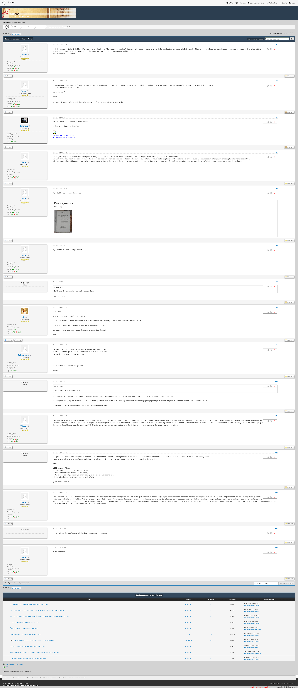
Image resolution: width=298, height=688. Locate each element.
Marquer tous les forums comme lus (74, 678)
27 (211, 640)
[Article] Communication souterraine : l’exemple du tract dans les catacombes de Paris (39, 616)
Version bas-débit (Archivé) (40, 678)
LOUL (257, 635)
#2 (277, 81)
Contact (7, 678)
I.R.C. (230, 3)
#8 (277, 307)
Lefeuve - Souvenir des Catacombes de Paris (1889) (27, 646)
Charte (284, 3)
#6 (277, 245)
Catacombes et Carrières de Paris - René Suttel (26, 634)
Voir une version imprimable (14, 664)
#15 (276, 547)
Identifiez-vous (255, 687)
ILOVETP (188, 604)
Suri (256, 647)
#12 (276, 452)
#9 (277, 345)
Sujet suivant (24, 583)
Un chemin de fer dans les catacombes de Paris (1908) (28, 658)
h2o (188, 634)
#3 (277, 117)
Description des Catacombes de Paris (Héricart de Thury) (34, 640)
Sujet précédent (11, 583)
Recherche (241, 3)
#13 (276, 492)
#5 (277, 188)
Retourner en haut (24, 678)
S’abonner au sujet (11, 667)
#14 (276, 528)
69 (211, 634)
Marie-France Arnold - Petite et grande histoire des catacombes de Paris (34, 652)
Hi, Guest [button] (10, 2)
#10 (276, 381)
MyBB (9, 683)
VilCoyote (258, 629)
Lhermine (258, 653)
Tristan (23, 54)
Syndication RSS (56, 678)
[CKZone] (6, 27)
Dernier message (249, 605)
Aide (293, 3)
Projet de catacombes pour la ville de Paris (24, 622)
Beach (257, 611)
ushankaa (188, 640)
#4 (277, 152)
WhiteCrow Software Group (29, 685)
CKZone (16, 27)
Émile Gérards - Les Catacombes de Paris (24, 628)
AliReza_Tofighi (14, 685)
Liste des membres (257, 3)
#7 (277, 282)
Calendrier (273, 3)
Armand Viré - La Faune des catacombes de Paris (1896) (29, 604)
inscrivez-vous (269, 687)
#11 (276, 416)
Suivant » (17, 34)
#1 (277, 44)
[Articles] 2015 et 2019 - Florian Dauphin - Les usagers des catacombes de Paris (37, 610)
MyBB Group (24, 683)
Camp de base (28, 27)
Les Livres (40, 27)
